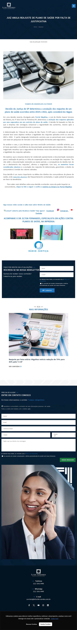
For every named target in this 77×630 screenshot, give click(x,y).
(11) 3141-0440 (38, 583)
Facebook (50, 211)
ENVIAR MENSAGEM (68, 460)
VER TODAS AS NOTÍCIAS (66, 375)
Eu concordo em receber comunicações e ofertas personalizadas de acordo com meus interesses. (54, 284)
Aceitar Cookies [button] (45, 624)
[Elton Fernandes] (8, 6)
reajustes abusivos (20, 177)
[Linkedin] (48, 605)
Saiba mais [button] (54, 618)
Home (35, 27)
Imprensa (41, 27)
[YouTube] (38, 605)
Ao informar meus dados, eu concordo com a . (54, 280)
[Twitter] (34, 605)
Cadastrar (48, 290)
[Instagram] (43, 605)
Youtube (39, 213)
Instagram (64, 211)
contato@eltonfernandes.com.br (38, 599)
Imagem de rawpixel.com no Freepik (38, 104)
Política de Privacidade (32, 453)
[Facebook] (29, 605)
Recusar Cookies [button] (31, 624)
